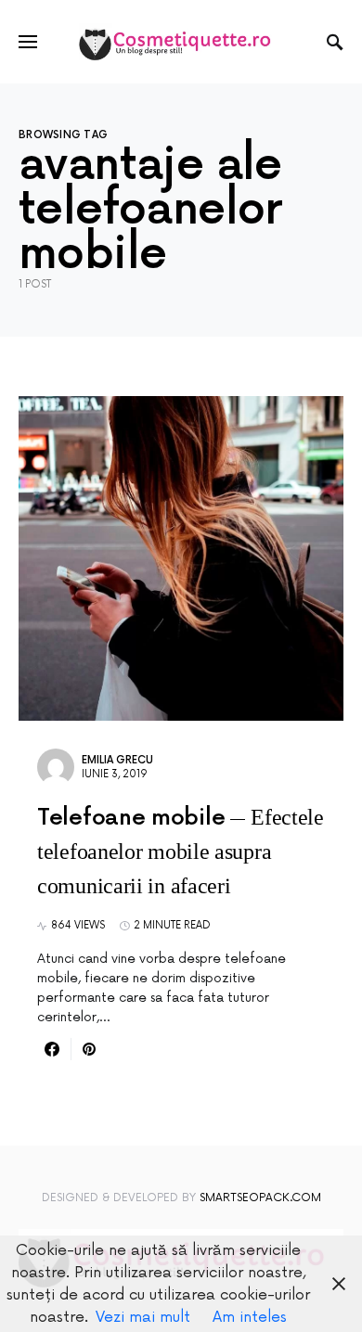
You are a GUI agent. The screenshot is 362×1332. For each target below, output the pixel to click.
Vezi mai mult (143, 1317)
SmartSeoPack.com (260, 1198)
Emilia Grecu (117, 760)
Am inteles (250, 1317)
